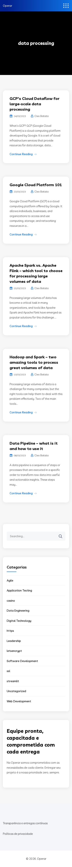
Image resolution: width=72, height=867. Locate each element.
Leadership (14, 641)
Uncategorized (16, 691)
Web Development (19, 701)
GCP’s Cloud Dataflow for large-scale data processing (34, 104)
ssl (8, 671)
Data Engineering (18, 610)
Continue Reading (21, 154)
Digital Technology (19, 621)
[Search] (60, 536)
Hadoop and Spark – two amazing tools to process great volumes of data (34, 362)
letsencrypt (14, 651)
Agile (10, 580)
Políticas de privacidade (18, 834)
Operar (7, 5)
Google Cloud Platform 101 (36, 184)
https (10, 631)
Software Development (22, 661)
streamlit (13, 681)
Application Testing (19, 590)
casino (11, 600)
